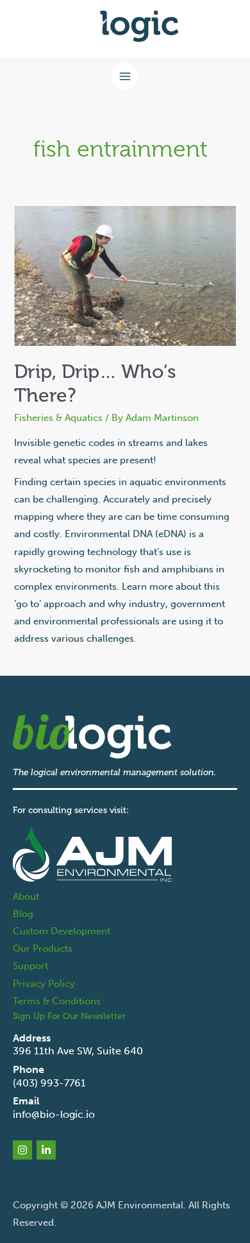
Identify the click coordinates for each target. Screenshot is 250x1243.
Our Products (42, 948)
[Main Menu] (125, 76)
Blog (23, 914)
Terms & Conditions (57, 1001)
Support (30, 966)
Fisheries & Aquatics (58, 418)
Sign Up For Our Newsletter (69, 1016)
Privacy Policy (44, 984)
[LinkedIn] (46, 1150)
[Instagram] (22, 1150)
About (26, 896)
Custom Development (61, 931)
